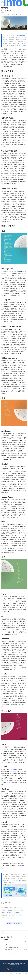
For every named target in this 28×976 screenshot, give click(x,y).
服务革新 (6, 907)
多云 (8, 113)
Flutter (16, 769)
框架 (22, 910)
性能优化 (4, 910)
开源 (11, 907)
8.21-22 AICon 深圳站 (15, 880)
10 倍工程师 (16, 271)
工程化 (20, 907)
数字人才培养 (20, 915)
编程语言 (17, 910)
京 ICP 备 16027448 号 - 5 (14, 966)
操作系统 (10, 910)
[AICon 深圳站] (21, 35)
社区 (15, 907)
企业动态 (12, 917)
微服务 (3, 912)
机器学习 (8, 156)
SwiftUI (11, 825)
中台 (8, 302)
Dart (22, 771)
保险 (3, 917)
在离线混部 (4, 915)
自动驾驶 (17, 912)
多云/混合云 (10, 912)
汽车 (7, 917)
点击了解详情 (22, 45)
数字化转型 (11, 915)
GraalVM (5, 467)
